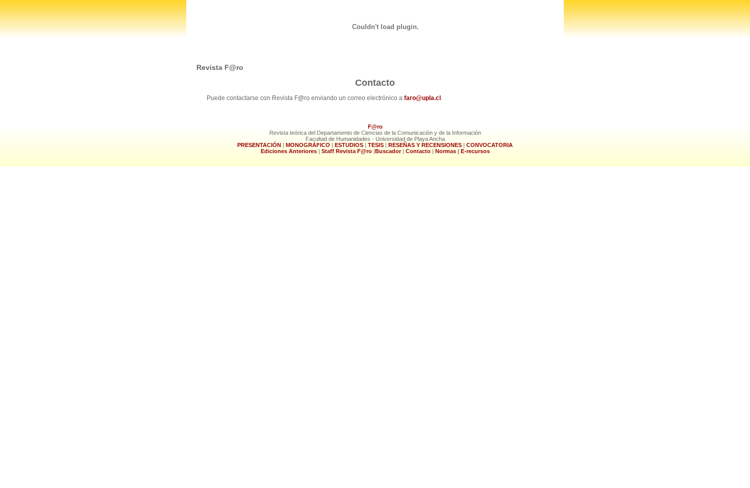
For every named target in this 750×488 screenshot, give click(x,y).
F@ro (375, 127)
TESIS (376, 145)
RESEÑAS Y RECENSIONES (425, 145)
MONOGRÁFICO (308, 145)
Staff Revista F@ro (346, 151)
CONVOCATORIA (489, 145)
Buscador (388, 151)
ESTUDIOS (348, 145)
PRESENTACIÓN (260, 145)
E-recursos (475, 151)
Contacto (419, 151)
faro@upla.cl (422, 98)
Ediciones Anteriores (289, 151)
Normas (446, 151)
